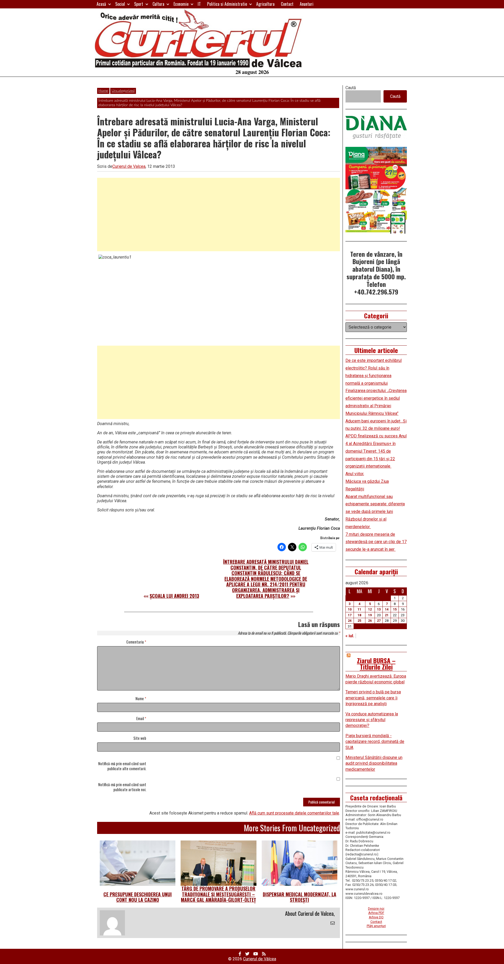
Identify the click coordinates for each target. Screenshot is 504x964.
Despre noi (376, 909)
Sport (138, 4)
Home (103, 91)
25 (359, 621)
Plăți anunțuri (376, 926)
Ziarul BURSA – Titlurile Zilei (376, 663)
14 (386, 609)
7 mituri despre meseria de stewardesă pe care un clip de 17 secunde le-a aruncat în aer (376, 542)
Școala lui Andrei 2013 (174, 595)
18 (359, 615)
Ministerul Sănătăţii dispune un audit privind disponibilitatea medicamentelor (373, 763)
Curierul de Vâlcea (259, 958)
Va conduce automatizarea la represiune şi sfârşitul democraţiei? (371, 719)
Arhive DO (376, 917)
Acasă (101, 4)
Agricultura (265, 4)
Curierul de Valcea (128, 166)
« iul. (349, 635)
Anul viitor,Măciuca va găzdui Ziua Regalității (367, 481)
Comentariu (136, 642)
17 (349, 615)
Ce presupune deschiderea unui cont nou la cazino (137, 897)
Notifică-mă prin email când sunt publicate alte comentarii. (122, 766)
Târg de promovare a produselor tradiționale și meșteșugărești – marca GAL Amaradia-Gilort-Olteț (218, 894)
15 (395, 609)
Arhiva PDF (376, 913)
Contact (287, 4)
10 (349, 609)
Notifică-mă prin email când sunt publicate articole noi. (122, 787)
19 (370, 615)
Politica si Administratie (227, 4)
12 (370, 609)
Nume (140, 698)
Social (120, 4)
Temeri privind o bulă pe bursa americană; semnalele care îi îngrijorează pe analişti (373, 697)
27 (379, 621)
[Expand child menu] (109, 4)
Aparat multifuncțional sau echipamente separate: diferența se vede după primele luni (375, 504)
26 (370, 621)
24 (349, 621)
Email (141, 718)
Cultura (158, 4)
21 (386, 615)
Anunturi (306, 4)
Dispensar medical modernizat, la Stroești (299, 897)
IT (199, 4)
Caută (350, 87)
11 (359, 609)
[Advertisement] (218, 214)
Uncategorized (123, 91)
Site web (139, 738)
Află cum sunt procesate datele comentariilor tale (294, 813)
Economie (181, 4)
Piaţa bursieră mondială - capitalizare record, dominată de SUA (374, 741)
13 (379, 609)
